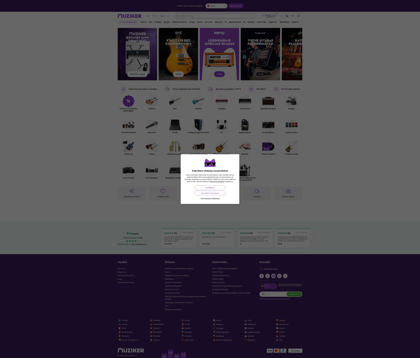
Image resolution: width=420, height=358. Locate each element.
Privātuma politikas (217, 181)
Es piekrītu (210, 187)
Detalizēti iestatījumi (210, 193)
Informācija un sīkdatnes (210, 198)
